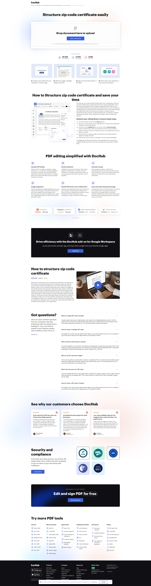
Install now (75, 251)
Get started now (75, 500)
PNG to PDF (37, 534)
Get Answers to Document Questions (98, 542)
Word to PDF (37, 528)
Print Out (111, 550)
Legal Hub (64, 573)
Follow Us (110, 571)
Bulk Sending (67, 547)
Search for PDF (113, 541)
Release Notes (65, 579)
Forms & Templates (51, 570)
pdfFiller (78, 572)
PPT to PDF (36, 541)
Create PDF (52, 531)
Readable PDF (113, 537)
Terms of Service (65, 570)
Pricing (48, 575)
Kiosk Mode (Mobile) (67, 543)
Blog (77, 568)
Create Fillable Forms (83, 548)
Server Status (49, 573)
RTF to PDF (36, 550)
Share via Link (83, 531)
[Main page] (35, 3)
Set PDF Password (114, 534)
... (94, 582)
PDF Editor (49, 568)
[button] (98, 285)
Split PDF (51, 541)
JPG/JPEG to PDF (38, 537)
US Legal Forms (80, 573)
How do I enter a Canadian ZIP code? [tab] (72, 329)
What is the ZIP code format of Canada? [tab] (73, 342)
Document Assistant (97, 529)
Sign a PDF (67, 528)
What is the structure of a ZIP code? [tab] (72, 369)
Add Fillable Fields (54, 534)
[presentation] (75, 35)
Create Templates (83, 544)
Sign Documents (50, 572)
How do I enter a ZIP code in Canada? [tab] (72, 383)
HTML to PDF (37, 547)
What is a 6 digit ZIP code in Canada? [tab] (72, 316)
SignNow (78, 575)
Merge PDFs (52, 544)
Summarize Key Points (98, 537)
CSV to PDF (36, 544)
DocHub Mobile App (81, 570)
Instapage (79, 579)
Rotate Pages (52, 547)
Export (111, 544)
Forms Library (49, 577)
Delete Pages (52, 553)
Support (63, 577)
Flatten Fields (52, 537)
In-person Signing (68, 539)
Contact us (34, 334)
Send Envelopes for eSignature (69, 535)
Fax (80, 537)
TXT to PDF (36, 531)
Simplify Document (99, 533)
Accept (103, 582)
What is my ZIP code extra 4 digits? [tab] (72, 355)
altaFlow (78, 577)
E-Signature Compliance (67, 575)
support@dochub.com (111, 565)
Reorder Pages (53, 550)
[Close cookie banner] (111, 581)
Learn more (37, 472)
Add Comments (83, 528)
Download (112, 547)
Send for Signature (69, 531)
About (62, 568)
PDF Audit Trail (113, 528)
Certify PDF (112, 531)
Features (48, 579)
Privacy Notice (65, 572)
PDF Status (82, 541)
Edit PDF (51, 528)
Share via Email (83, 534)
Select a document (75, 38)
